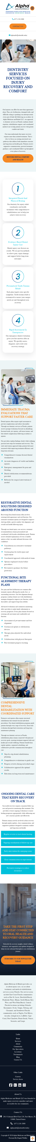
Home (18, 1038)
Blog (18, 1057)
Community (18, 1046)
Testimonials (18, 1054)
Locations (18, 1052)
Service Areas (18, 1079)
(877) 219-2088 (19, 19)
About (18, 1044)
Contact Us (18, 26)
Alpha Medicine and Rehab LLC (23, 1135)
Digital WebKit (22, 1138)
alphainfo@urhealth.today (18, 35)
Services (18, 1041)
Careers (18, 1076)
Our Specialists (18, 1049)
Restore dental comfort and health (18, 158)
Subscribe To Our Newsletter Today (17, 960)
